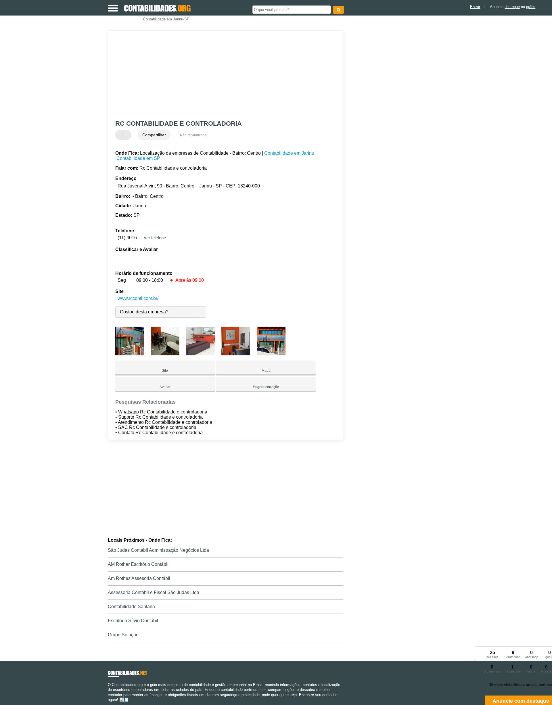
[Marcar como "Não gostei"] (128, 135)
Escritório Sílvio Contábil (133, 620)
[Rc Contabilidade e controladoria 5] (271, 353)
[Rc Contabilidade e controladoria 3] (200, 353)
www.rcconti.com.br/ (138, 298)
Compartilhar (154, 135)
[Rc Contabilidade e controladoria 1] (129, 353)
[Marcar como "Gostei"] (120, 135)
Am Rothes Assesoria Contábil (139, 578)
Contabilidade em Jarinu (289, 153)
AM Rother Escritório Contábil (138, 564)
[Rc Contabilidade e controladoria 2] (165, 353)
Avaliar (165, 387)
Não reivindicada (193, 135)
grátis (530, 7)
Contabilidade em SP (138, 158)
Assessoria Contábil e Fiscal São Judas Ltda (153, 592)
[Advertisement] (222, 75)
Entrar (475, 7)
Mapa (266, 371)
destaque (512, 7)
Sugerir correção (266, 387)
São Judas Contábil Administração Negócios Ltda (158, 550)
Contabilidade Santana (131, 606)
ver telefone (155, 237)
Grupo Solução (123, 634)
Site (165, 371)
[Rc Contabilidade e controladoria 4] (235, 353)
